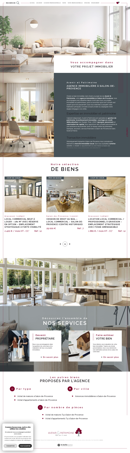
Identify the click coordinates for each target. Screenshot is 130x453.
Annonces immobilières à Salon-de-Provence (95, 396)
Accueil (32, 2)
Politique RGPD (94, 440)
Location (39, 2)
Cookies (101, 440)
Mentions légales (76, 440)
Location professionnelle (52, 2)
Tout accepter (25, 446)
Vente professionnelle (75, 2)
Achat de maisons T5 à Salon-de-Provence (64, 415)
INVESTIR (87, 2)
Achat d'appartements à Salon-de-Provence (37, 400)
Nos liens (88, 440)
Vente (64, 2)
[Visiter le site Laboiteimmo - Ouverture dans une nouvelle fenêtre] (65, 447)
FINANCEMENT (95, 2)
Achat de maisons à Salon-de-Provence (35, 396)
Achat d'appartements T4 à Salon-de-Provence (66, 418)
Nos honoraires (61, 440)
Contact (127, 132)
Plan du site (68, 440)
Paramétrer (10, 446)
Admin (83, 440)
